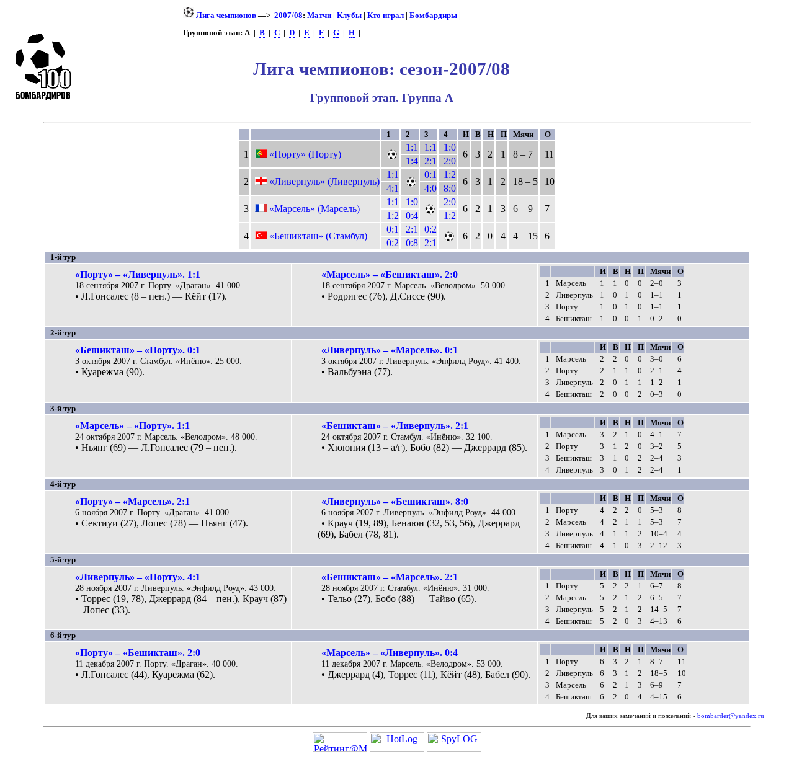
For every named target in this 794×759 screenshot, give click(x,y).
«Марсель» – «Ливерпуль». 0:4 (389, 652)
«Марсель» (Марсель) (314, 208)
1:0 (450, 147)
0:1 (430, 174)
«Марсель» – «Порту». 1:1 (132, 425)
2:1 (430, 161)
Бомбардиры (433, 15)
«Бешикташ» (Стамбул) (318, 236)
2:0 (450, 161)
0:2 (430, 229)
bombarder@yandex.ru (730, 715)
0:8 (412, 242)
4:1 (392, 188)
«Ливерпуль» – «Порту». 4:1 (137, 577)
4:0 (430, 188)
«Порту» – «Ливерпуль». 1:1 (137, 274)
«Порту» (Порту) (305, 154)
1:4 (412, 161)
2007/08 (288, 15)
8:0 (450, 188)
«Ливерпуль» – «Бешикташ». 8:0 (394, 501)
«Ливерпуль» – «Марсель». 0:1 (389, 350)
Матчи (319, 15)
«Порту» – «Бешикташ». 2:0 (137, 652)
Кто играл (385, 15)
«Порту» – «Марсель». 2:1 (132, 501)
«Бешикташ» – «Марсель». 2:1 (389, 577)
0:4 (412, 215)
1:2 (450, 174)
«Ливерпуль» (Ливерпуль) (324, 181)
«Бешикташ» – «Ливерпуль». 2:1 (394, 425)
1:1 (412, 147)
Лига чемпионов (225, 15)
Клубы (349, 15)
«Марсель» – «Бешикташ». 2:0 (389, 274)
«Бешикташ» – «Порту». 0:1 (137, 350)
